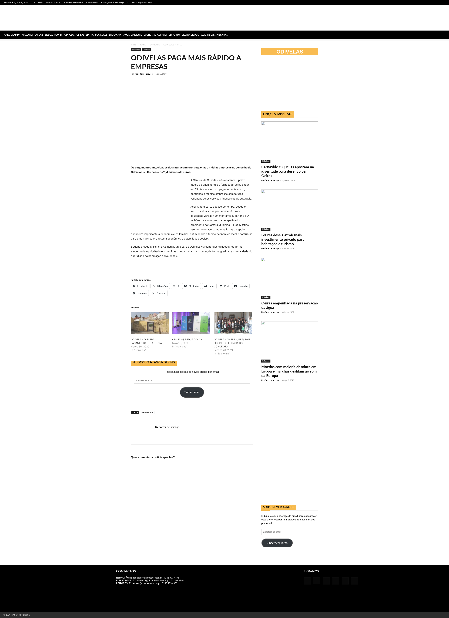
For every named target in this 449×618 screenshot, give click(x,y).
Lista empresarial (217, 35)
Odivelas (69, 35)
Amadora (27, 35)
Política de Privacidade (73, 2)
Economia (150, 35)
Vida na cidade (190, 35)
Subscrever (191, 392)
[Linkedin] (425, 2)
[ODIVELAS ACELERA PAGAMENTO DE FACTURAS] (150, 323)
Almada (15, 35)
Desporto (174, 35)
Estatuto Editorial (53, 2)
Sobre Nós (38, 2)
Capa (7, 35)
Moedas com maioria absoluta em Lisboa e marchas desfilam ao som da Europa (289, 371)
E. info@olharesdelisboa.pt (112, 2)
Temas (143, 45)
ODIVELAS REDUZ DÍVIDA (187, 339)
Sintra (89, 35)
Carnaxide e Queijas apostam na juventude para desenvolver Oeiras (287, 171)
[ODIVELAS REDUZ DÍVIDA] (191, 323)
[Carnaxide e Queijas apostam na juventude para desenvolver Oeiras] (289, 142)
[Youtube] (442, 2)
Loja (203, 35)
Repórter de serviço (144, 74)
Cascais (39, 35)
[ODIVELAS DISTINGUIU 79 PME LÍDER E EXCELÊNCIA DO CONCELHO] (233, 323)
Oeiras (80, 35)
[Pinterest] (431, 2)
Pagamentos (147, 412)
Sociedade (101, 35)
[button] (445, 35)
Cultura (162, 35)
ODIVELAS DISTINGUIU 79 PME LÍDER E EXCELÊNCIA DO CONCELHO (232, 343)
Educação (115, 35)
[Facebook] (414, 2)
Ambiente (136, 35)
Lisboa (49, 35)
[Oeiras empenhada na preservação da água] (289, 278)
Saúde (126, 35)
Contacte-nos (92, 2)
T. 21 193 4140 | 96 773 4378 (139, 2)
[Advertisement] (287, 84)
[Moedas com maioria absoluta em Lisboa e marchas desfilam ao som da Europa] (289, 342)
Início (133, 45)
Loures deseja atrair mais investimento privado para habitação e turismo (282, 239)
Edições (265, 161)
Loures (58, 35)
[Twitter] (437, 2)
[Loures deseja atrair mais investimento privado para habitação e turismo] (289, 210)
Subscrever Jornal (277, 542)
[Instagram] (419, 2)
